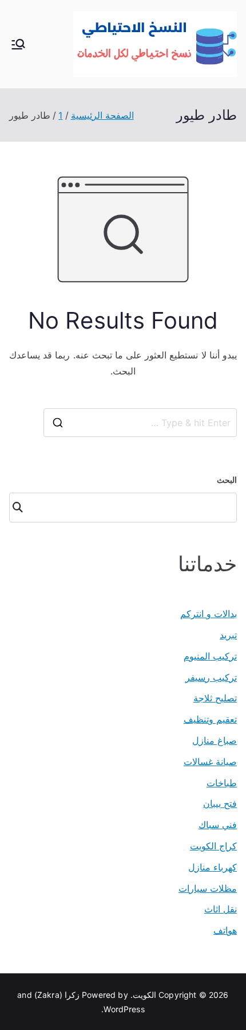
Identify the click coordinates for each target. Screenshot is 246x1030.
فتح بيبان (220, 803)
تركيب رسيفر (211, 677)
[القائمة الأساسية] (18, 44)
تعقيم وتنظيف (210, 719)
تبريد (228, 635)
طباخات (222, 783)
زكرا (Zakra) (57, 995)
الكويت (144, 995)
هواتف (225, 930)
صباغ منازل (214, 740)
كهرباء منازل (212, 867)
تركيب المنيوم (210, 656)
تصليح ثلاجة (215, 698)
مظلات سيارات (207, 888)
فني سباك (218, 824)
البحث (227, 480)
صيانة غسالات (210, 761)
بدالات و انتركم (208, 613)
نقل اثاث (220, 909)
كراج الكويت (213, 846)
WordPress (124, 1009)
